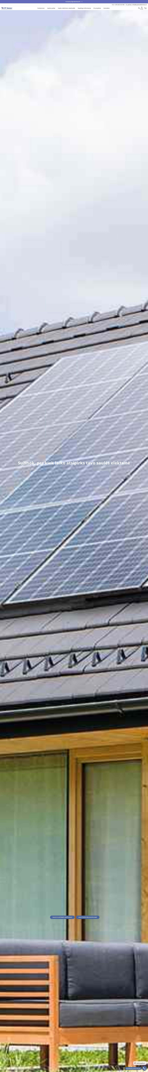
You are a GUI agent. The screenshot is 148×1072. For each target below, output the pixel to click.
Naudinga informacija (84, 8)
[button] (139, 8)
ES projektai (97, 8)
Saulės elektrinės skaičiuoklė (66, 8)
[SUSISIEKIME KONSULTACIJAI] (144, 1068)
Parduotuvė (40, 8)
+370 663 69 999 (119, 4)
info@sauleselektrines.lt (139, 4)
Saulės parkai (51, 8)
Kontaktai (106, 8)
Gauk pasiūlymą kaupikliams (87, 917)
